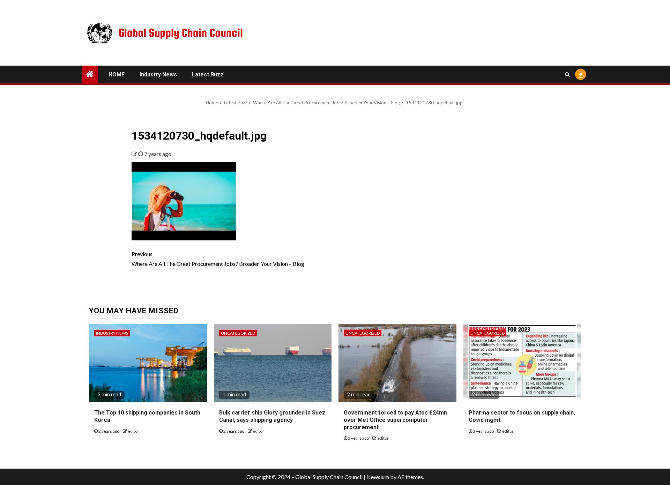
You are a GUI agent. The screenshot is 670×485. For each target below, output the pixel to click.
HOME (117, 74)
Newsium (377, 476)
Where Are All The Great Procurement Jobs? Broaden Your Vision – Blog (218, 259)
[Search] (567, 74)
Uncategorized (238, 333)
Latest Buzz (207, 74)
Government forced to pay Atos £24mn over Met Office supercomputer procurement (395, 420)
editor (133, 431)
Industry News (158, 74)
